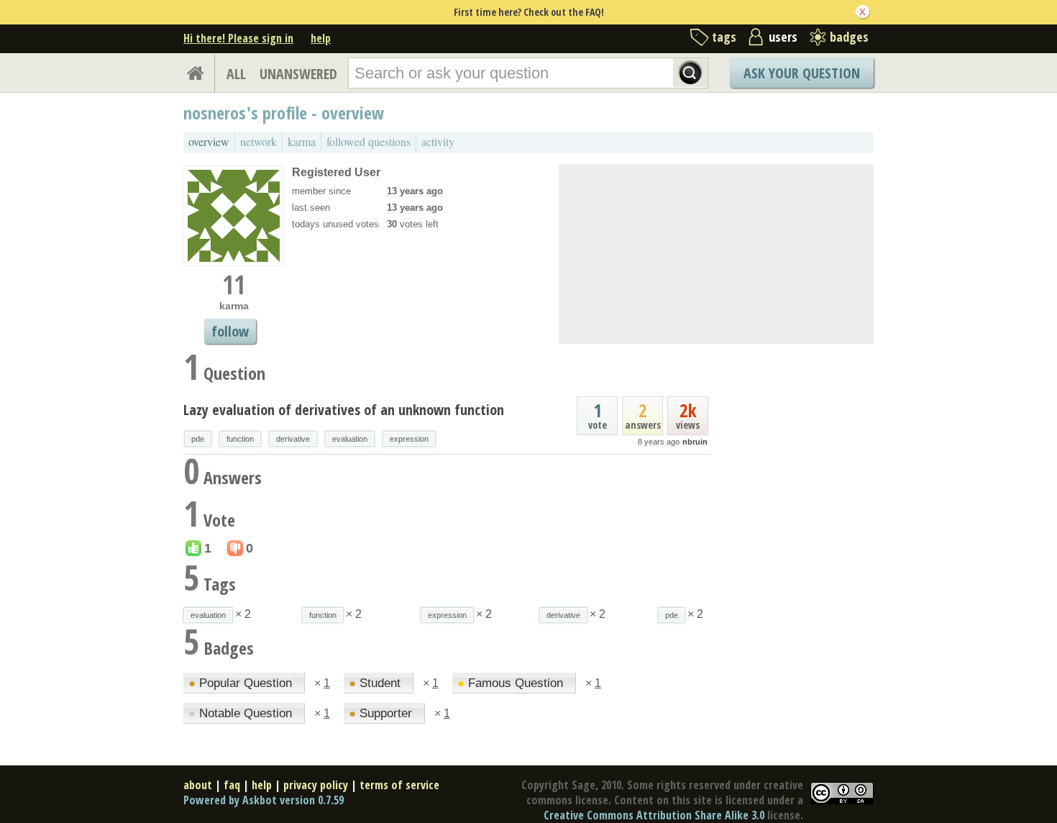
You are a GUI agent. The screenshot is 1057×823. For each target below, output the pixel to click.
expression (409, 439)
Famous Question (512, 683)
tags (724, 36)
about (197, 785)
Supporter (382, 713)
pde (197, 439)
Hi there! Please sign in (238, 38)
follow (230, 331)
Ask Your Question (801, 73)
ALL (236, 73)
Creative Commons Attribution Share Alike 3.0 (654, 815)
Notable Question (242, 713)
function (240, 439)
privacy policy (315, 785)
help (321, 38)
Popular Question (242, 683)
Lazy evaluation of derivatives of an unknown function (343, 409)
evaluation (349, 439)
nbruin (695, 441)
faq (232, 785)
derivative (293, 439)
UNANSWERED (298, 73)
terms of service (399, 785)
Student (376, 683)
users (783, 36)
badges (849, 36)
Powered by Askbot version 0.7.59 (263, 800)
